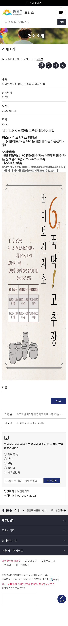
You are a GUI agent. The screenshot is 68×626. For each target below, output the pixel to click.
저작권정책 (31, 561)
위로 (62, 601)
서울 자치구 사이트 (12, 550)
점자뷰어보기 (41, 65)
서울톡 (56, 579)
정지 (19, 510)
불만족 (11, 468)
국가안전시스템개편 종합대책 (41, 510)
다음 (23, 510)
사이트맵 (6, 564)
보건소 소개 (13, 59)
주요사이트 (8, 530)
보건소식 (28, 59)
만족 (10, 459)
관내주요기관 (9, 540)
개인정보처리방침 (11, 561)
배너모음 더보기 (65, 510)
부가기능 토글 (63, 65)
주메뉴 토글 (61, 12)
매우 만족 (13, 454)
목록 (58, 401)
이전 (15, 510)
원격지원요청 (23, 564)
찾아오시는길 (48, 561)
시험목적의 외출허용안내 (31, 423)
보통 (10, 463)
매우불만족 (14, 472)
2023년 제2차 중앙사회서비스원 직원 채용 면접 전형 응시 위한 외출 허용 (41, 414)
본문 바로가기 (34, 3)
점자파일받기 (49, 65)
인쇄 (56, 65)
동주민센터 (8, 520)
